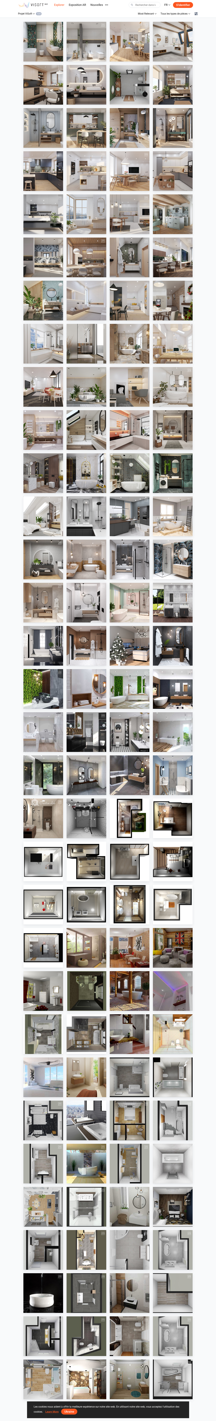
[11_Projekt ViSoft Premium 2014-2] (43, 861)
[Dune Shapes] (86, 732)
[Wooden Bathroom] (173, 732)
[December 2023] (173, 300)
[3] (129, 1379)
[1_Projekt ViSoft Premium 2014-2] (129, 818)
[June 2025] (173, 128)
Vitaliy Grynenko (82, 1180)
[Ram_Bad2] (43, 1250)
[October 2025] (173, 85)
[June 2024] (86, 257)
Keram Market (168, 1094)
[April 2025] (86, 171)
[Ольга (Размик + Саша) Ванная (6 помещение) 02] (173, 1077)
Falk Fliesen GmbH (126, 1094)
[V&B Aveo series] (86, 1163)
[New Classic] (86, 1379)
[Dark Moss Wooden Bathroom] (43, 689)
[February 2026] (129, 41)
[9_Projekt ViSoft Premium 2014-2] (43, 948)
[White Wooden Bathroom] (86, 689)
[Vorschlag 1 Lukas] (173, 1293)
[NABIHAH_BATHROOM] (43, 818)
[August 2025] (86, 128)
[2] (129, 1293)
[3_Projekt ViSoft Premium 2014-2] (129, 861)
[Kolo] (173, 602)
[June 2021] (173, 559)
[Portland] (86, 1250)
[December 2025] (43, 85)
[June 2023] (86, 387)
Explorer (59, 4)
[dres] (43, 1207)
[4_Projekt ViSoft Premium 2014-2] (173, 861)
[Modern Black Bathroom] (129, 732)
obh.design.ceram (40, 1137)
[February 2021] (43, 646)
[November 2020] (173, 646)
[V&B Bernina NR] (86, 1077)
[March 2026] (86, 41)
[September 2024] (129, 214)
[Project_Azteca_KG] (129, 948)
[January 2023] (129, 430)
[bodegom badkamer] (86, 1207)
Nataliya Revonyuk (83, 1094)
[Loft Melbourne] (86, 1120)
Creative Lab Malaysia (42, 835)
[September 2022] (129, 473)
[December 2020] (129, 646)
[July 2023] (43, 387)
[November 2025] (86, 85)
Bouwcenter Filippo (83, 1353)
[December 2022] (173, 430)
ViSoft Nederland (169, 1223)
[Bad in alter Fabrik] (129, 991)
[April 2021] (86, 602)
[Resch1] (129, 1250)
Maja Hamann (124, 1180)
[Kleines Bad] (43, 1034)
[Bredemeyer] (129, 1077)
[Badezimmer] (86, 1034)
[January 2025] (43, 214)
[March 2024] (43, 300)
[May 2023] (129, 387)
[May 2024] (129, 257)
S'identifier (183, 5)
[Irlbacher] (43, 1336)
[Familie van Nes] (86, 1293)
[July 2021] (129, 559)
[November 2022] (43, 473)
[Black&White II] (86, 818)
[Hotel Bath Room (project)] (173, 1034)
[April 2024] (173, 257)
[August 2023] (173, 344)
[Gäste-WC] (86, 991)
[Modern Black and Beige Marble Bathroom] (43, 775)
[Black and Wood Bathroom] (173, 689)
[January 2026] (173, 41)
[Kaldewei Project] (43, 1293)
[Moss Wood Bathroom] (129, 689)
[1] (129, 1207)
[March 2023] (43, 430)
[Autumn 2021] (43, 559)
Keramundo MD (82, 1266)
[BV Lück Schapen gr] (173, 1250)
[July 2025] (129, 128)
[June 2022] (86, 516)
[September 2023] (129, 344)
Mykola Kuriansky (169, 1051)
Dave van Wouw (82, 1223)
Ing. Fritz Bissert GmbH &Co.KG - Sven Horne (96, 1008)
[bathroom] (129, 85)
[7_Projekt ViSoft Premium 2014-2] (129, 905)
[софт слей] (173, 1163)
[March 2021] (129, 602)
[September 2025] (43, 128)
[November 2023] (43, 344)
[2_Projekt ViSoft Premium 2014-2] (86, 861)
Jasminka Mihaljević (84, 835)
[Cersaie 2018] (129, 775)
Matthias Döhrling (40, 1180)
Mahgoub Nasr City (126, 101)
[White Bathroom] (43, 732)
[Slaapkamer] (173, 1207)
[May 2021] (43, 602)
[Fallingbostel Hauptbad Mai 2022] (129, 1163)
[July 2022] (43, 516)
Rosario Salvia (124, 1266)
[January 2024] (129, 300)
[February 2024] (86, 300)
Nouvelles (96, 4)
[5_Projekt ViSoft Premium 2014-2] (43, 905)
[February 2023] (86, 430)
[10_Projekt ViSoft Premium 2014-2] (173, 818)
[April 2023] (173, 387)
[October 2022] (86, 473)
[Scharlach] (129, 1336)
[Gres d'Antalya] (43, 1077)
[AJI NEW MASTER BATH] (129, 1120)
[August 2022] (173, 473)
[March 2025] (129, 171)
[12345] (43, 1120)
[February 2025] (173, 171)
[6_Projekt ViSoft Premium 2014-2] (86, 905)
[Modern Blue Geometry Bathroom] (173, 775)
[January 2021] (86, 646)
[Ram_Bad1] (43, 1163)
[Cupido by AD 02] (86, 948)
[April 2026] (43, 41)
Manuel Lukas (38, 1353)
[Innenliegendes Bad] (173, 991)
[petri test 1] (86, 1336)
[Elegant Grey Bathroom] (86, 775)
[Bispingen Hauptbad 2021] (43, 1379)
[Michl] (173, 1120)
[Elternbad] (129, 1034)
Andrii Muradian (39, 1223)
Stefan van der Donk (84, 1396)
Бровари (165, 1180)
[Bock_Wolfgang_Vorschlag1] (173, 1379)
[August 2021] (86, 559)
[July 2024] (43, 257)
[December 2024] (86, 214)
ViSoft (34, 58)
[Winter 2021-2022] (173, 516)
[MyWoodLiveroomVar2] (173, 948)
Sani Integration (39, 1310)
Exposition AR (77, 4)
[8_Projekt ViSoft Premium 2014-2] (173, 905)
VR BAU (164, 1266)
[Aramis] (43, 991)
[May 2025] (43, 171)
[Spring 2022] (129, 516)
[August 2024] (173, 214)
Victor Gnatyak (38, 1094)
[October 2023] (86, 344)
